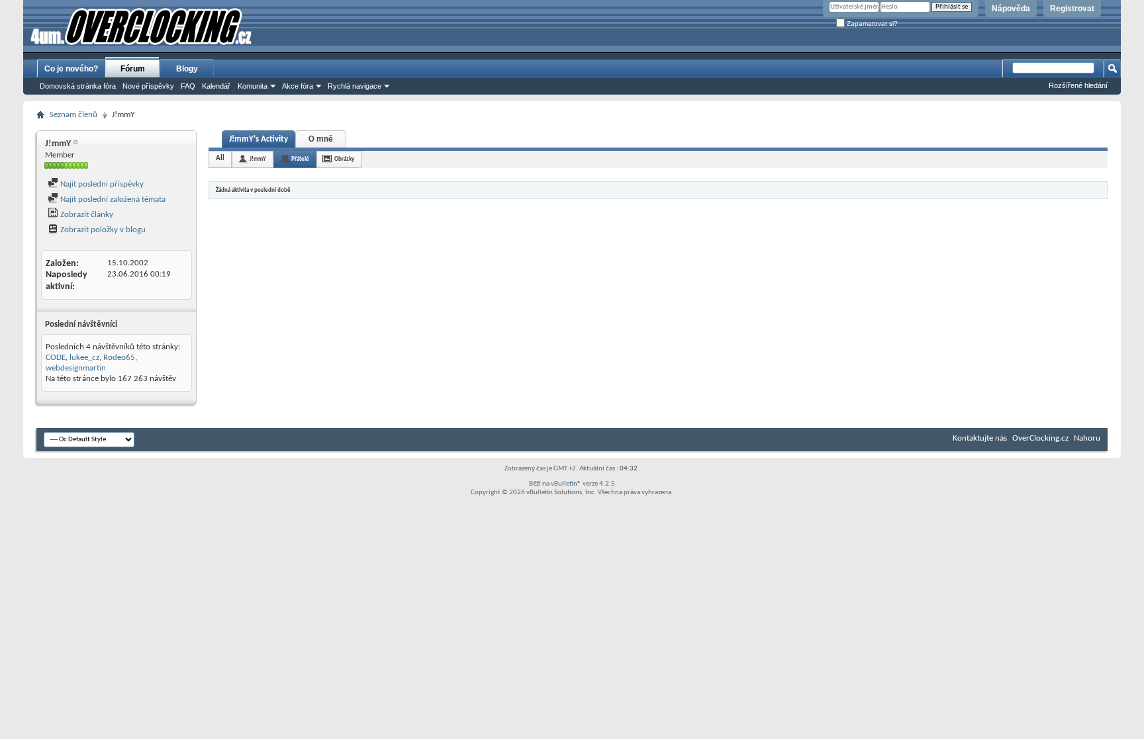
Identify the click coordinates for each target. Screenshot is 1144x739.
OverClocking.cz (1040, 438)
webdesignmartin (76, 368)
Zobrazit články (85, 214)
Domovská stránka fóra (78, 86)
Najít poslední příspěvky (101, 184)
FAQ (188, 86)
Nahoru (1087, 438)
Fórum (132, 68)
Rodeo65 (119, 357)
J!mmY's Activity (258, 139)
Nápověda (1011, 8)
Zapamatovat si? (871, 23)
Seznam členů (73, 114)
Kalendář (216, 86)
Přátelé (300, 159)
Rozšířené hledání (1078, 85)
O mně (321, 139)
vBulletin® (566, 484)
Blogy (187, 68)
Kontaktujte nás (980, 438)
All (220, 158)
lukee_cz (84, 357)
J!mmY (258, 159)
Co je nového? (71, 68)
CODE (56, 357)
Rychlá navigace (354, 86)
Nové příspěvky (148, 86)
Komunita (252, 86)
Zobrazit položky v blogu (102, 230)
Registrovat (1072, 8)
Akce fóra (297, 86)
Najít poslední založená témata (112, 199)
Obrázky (344, 159)
